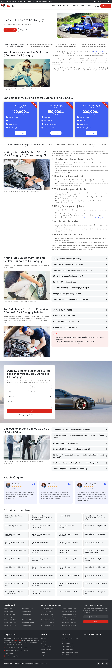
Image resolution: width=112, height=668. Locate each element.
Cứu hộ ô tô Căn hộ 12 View (13, 559)
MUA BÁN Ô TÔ (67, 5)
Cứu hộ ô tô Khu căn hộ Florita (68, 592)
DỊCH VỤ (75, 5)
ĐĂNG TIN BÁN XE (56, 5)
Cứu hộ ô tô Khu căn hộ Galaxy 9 (95, 526)
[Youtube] (108, 1)
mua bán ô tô (17, 640)
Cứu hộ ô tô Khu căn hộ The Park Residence (42, 551)
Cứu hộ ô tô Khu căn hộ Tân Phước (40, 543)
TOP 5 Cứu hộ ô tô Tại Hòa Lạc (14, 526)
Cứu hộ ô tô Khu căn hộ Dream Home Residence (41, 592)
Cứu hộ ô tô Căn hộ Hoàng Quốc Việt (95, 592)
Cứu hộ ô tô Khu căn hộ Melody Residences (42, 584)
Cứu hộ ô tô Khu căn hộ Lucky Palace (41, 567)
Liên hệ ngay (20, 133)
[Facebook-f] (106, 1)
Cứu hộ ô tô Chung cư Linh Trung (15, 550)
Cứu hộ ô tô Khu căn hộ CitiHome (69, 575)
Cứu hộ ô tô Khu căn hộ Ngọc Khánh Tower (68, 551)
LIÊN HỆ (89, 5)
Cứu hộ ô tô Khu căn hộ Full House (67, 567)
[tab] (15, 45)
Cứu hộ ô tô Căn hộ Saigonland (68, 559)
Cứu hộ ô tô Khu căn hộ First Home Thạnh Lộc (41, 526)
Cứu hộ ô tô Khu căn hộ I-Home (15, 575)
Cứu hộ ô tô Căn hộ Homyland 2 (95, 534)
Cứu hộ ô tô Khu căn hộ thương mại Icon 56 (68, 534)
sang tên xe (84, 218)
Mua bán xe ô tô (9, 605)
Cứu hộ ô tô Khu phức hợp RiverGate (40, 559)
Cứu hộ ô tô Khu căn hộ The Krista (96, 583)
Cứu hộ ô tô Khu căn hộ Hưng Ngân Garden (41, 534)
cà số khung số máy (100, 218)
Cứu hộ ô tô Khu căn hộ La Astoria (42, 575)
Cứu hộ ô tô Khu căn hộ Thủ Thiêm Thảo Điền (14, 592)
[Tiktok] (110, 1)
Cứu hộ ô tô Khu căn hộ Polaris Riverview (95, 576)
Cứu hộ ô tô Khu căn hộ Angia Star (96, 567)
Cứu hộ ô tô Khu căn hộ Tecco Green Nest (14, 543)
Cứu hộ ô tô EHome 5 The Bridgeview (67, 526)
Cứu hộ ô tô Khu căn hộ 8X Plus (15, 567)
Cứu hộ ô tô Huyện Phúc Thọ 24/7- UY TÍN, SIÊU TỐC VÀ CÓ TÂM (95, 517)
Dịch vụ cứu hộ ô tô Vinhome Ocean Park (14, 516)
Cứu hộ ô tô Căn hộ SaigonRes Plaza (68, 584)
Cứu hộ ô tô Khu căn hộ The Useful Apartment (94, 543)
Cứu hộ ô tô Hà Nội (64, 516)
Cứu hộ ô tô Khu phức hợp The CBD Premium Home (94, 551)
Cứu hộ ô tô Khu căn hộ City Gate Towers (95, 559)
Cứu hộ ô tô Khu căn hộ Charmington (12, 534)
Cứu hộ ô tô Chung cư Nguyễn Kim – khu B (68, 543)
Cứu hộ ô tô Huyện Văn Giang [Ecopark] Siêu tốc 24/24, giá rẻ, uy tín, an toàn (42, 517)
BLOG (82, 5)
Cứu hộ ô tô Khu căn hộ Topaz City (14, 584)
